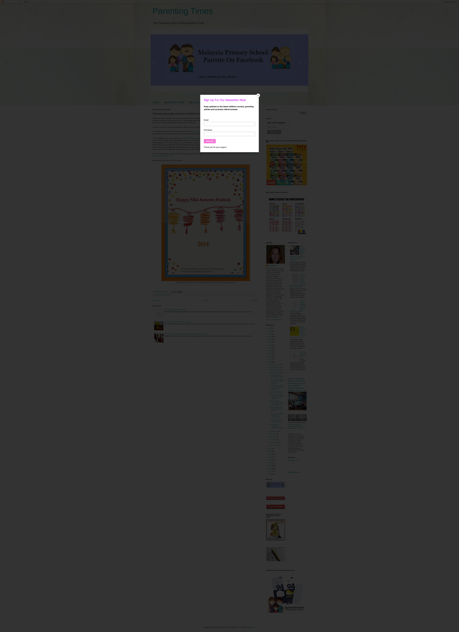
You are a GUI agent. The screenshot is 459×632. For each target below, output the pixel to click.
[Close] (258, 95)
